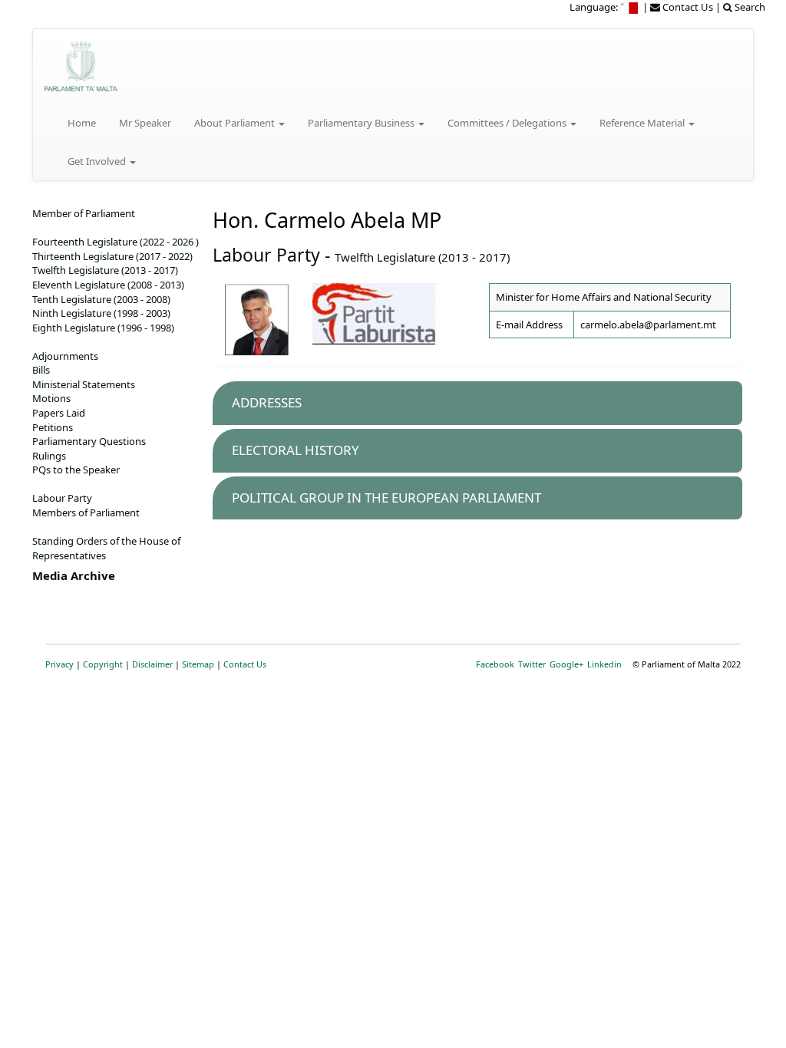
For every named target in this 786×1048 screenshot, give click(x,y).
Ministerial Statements (83, 384)
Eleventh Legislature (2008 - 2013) (108, 285)
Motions (51, 398)
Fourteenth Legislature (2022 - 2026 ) (115, 242)
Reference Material (643, 123)
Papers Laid (58, 413)
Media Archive (73, 575)
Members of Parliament (86, 512)
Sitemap (198, 664)
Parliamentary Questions (89, 441)
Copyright (103, 664)
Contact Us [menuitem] (686, 7)
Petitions (52, 427)
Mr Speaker (145, 123)
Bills (41, 370)
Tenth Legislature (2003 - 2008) (101, 299)
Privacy (59, 664)
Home (82, 123)
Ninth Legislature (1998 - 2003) (101, 313)
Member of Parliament (83, 213)
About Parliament (235, 123)
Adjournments (65, 356)
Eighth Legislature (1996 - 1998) (103, 328)
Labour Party (266, 254)
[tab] (477, 403)
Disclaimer (152, 664)
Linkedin (604, 664)
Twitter (532, 664)
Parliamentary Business (362, 123)
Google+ (566, 664)
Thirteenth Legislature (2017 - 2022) (112, 256)
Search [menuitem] (748, 7)
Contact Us (244, 664)
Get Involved (98, 161)
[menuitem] (630, 7)
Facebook (495, 664)
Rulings (49, 456)
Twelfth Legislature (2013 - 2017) (422, 257)
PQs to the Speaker (76, 469)
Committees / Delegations (508, 123)
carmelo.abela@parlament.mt (648, 324)
